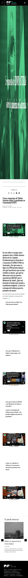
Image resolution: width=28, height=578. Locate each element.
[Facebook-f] (9, 193)
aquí (9, 298)
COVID (9, 207)
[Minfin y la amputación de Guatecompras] (14, 530)
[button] (25, 3)
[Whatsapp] (14, 193)
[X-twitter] (11, 193)
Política (14, 207)
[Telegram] (16, 193)
